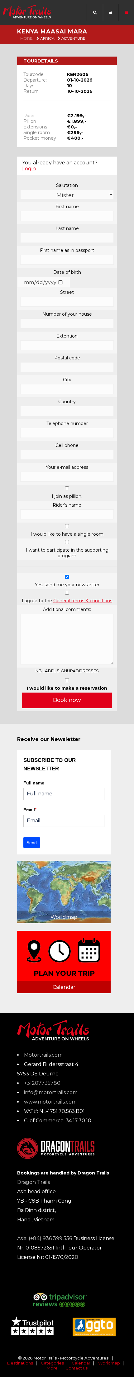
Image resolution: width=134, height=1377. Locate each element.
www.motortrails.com (50, 1102)
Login (29, 169)
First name (67, 206)
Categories (52, 1362)
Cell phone (67, 445)
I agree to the (67, 600)
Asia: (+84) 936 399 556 (44, 1238)
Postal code (67, 358)
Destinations (20, 1362)
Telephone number (67, 423)
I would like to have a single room (67, 534)
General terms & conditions (82, 600)
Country (67, 401)
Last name (67, 228)
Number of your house (67, 314)
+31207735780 (42, 1083)
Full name (33, 782)
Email (29, 810)
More (52, 1367)
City (67, 380)
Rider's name (67, 505)
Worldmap (109, 1362)
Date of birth (67, 272)
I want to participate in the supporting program (67, 552)
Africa (47, 38)
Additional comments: (67, 609)
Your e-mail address (67, 467)
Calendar (81, 1362)
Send (31, 842)
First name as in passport (67, 250)
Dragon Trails (33, 1182)
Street (67, 292)
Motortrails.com (43, 1055)
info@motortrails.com (51, 1092)
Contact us (76, 1367)
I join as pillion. (67, 496)
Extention (67, 336)
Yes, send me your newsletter (67, 585)
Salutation (67, 185)
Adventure (72, 38)
